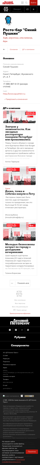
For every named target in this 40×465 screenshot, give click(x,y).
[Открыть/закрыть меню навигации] (22, 2)
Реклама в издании (9, 364)
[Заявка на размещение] (34, 9)
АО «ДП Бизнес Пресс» (10, 352)
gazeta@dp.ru (7, 388)
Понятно (32, 452)
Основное (14, 49)
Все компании (20, 300)
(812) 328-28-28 (8, 382)
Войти (33, 3)
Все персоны (20, 303)
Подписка (6, 361)
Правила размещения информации (20, 313)
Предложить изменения (16, 99)
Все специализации (20, 307)
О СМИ (5, 355)
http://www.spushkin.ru (14, 94)
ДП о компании (28, 49)
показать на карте (9, 376)
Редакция (6, 358)
